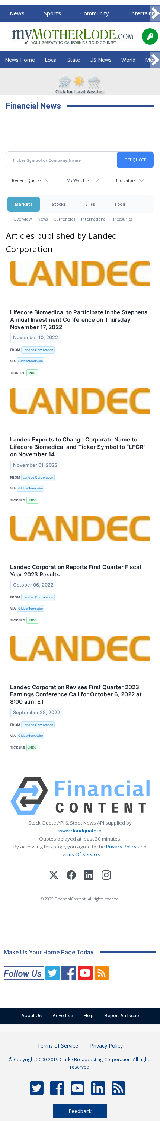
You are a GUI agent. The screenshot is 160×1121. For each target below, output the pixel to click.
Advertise (62, 1015)
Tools (120, 204)
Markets (23, 204)
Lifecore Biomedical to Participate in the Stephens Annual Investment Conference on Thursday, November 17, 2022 (78, 320)
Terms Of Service (79, 854)
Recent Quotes (26, 180)
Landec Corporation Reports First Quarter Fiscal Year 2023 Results (75, 570)
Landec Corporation (38, 350)
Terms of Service (57, 1045)
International (94, 219)
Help (89, 1015)
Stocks (59, 204)
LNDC (32, 373)
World (128, 59)
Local (51, 59)
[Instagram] (106, 876)
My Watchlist (79, 180)
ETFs (90, 204)
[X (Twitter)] (53, 876)
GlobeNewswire (30, 361)
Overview (22, 219)
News (17, 13)
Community (94, 13)
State (73, 59)
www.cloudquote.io (80, 830)
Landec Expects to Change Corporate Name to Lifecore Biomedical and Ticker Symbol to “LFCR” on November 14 (77, 447)
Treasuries (122, 219)
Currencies (64, 219)
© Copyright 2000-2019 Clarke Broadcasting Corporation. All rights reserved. (80, 1063)
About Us (31, 1015)
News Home (20, 59)
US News (101, 59)
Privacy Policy (121, 846)
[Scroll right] (155, 14)
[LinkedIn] (88, 876)
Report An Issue (122, 1015)
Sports (52, 13)
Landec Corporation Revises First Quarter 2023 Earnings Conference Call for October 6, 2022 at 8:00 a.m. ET (76, 695)
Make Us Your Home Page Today (48, 952)
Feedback (80, 1111)
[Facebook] (71, 876)
